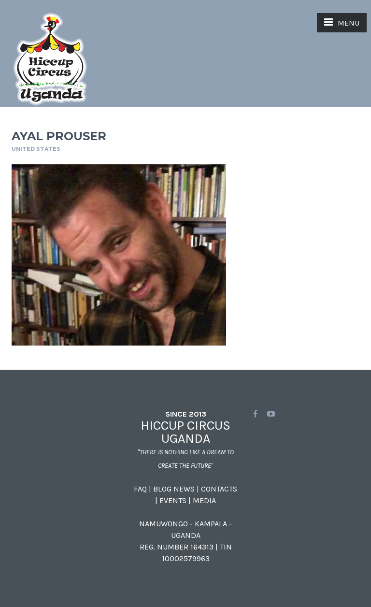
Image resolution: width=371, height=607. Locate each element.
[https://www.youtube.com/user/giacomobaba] (271, 414)
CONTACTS (219, 488)
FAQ (140, 488)
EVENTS (172, 500)
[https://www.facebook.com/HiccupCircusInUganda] (255, 414)
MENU (348, 23)
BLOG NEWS (174, 488)
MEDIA (204, 500)
